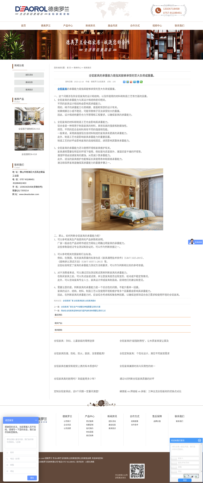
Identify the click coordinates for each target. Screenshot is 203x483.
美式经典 (89, 436)
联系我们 (179, 25)
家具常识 (29, 90)
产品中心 (68, 25)
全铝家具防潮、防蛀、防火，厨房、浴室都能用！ (80, 353)
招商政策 (134, 421)
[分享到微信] (141, 82)
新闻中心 (77, 68)
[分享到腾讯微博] (134, 82)
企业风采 (67, 425)
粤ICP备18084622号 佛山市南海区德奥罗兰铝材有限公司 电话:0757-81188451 (43, 462)
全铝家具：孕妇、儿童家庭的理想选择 (74, 341)
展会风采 (112, 25)
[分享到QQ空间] (127, 82)
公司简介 (67, 421)
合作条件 (134, 425)
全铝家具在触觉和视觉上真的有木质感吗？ (76, 366)
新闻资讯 (90, 25)
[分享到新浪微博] (131, 82)
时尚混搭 (89, 432)
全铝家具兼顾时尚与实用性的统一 (137, 366)
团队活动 (29, 75)
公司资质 (67, 428)
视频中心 (157, 25)
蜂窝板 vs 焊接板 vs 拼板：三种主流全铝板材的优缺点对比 (150, 391)
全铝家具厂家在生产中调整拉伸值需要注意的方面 (80, 307)
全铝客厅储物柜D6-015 (29, 129)
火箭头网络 (89, 462)
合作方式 (135, 25)
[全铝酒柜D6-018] (29, 141)
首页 (23, 25)
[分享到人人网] (138, 82)
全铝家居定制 (74, 458)
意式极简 (89, 421)
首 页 (69, 68)
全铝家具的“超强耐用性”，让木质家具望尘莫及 (144, 341)
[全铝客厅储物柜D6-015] (29, 116)
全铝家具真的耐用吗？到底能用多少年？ (75, 378)
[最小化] (199, 440)
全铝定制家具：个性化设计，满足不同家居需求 (145, 353)
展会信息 (29, 82)
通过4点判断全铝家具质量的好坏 (137, 378)
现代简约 (89, 428)
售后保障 (157, 416)
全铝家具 (65, 458)
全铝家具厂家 (68, 301)
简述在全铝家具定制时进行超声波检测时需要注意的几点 (83, 311)
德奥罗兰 (46, 25)
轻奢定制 (89, 425)
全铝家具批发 (79, 301)
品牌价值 (157, 421)
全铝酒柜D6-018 (29, 154)
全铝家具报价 (90, 301)
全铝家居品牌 (85, 458)
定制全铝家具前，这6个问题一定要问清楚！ (77, 391)
